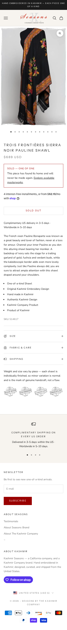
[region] (33, 435)
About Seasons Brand (16, 527)
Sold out (33, 210)
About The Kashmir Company (21, 533)
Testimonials (11, 521)
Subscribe (17, 500)
